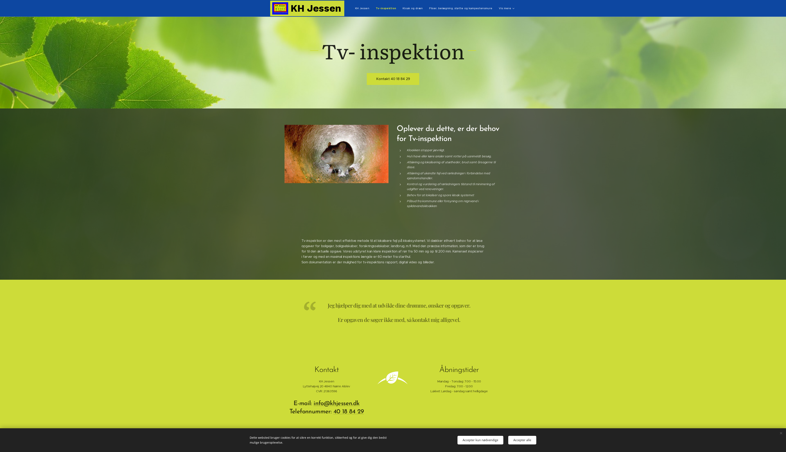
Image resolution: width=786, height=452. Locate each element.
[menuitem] (363, 8)
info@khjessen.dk (336, 403)
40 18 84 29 (348, 412)
